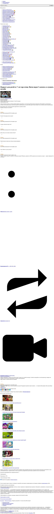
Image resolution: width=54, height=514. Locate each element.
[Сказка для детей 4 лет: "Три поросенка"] (8, 419)
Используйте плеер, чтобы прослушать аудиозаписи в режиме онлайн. (13, 106)
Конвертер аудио (9, 11)
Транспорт (6, 34)
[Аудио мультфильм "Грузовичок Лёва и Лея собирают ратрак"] (8, 428)
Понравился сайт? (3, 385)
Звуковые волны (8, 67)
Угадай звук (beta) (7, 68)
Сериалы (6, 41)
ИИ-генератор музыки (8, 20)
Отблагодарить (3, 387)
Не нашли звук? (9, 62)
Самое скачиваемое (6, 2)
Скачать (1, 112)
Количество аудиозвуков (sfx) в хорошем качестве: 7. (9, 472)
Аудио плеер (7, 74)
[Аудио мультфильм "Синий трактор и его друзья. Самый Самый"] (8, 438)
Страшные (6, 25)
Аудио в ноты (6, 18)
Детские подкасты (8, 57)
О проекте (4, 505)
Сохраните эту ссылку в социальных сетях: (8, 388)
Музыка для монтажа (9, 51)
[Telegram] (4, 389)
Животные (6, 28)
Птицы (6, 30)
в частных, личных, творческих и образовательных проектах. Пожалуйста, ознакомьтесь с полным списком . (26, 487)
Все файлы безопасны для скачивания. (7, 485)
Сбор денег (7, 61)
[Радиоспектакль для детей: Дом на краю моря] (8, 466)
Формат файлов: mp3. (4, 102)
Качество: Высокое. (3, 100)
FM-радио (6, 55)
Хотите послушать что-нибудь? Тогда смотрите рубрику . (15, 391)
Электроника (7, 36)
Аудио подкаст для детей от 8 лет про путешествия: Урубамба (14, 412)
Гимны (6, 52)
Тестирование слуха (9, 71)
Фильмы (6, 40)
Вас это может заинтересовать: (5, 393)
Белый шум (7, 16)
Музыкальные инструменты (9, 38)
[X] (5, 389)
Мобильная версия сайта (7, 504)
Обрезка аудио (7, 9)
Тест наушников (9, 14)
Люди (5, 27)
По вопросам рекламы (9, 82)
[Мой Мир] (10, 389)
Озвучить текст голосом (8, 21)
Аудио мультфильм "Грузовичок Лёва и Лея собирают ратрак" (14, 430)
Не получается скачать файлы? (5, 498)
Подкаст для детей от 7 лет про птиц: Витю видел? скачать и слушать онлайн (26, 88)
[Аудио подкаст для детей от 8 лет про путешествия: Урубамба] (8, 410)
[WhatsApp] (8, 389)
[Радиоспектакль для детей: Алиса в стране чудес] (8, 456)
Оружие (6, 37)
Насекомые (6, 29)
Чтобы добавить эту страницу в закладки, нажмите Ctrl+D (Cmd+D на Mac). (14, 495)
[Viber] (7, 389)
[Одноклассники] (2, 389)
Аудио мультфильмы (9, 59)
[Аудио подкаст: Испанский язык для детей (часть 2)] (8, 401)
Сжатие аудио (8, 15)
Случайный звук (5, 3)
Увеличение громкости (9, 10)
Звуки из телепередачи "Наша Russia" (10, 80)
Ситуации (6, 35)
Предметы (6, 32)
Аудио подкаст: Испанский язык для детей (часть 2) (12, 402)
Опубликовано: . (3, 474)
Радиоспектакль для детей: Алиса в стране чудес (11, 458)
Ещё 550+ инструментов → (5, 376)
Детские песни (8, 56)
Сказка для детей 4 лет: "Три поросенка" (10, 421)
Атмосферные (7, 26)
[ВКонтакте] (1, 389)
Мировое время (7, 84)
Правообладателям (6, 502)
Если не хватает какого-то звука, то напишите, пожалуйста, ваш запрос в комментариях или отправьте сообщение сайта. (25, 483)
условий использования (4, 487)
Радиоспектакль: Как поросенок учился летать (11, 449)
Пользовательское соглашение (8, 503)
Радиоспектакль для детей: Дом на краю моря (11, 467)
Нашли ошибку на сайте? (5, 497)
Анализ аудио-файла (8, 72)
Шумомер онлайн (9, 12)
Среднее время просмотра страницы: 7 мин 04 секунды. (10, 101)
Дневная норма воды (9, 83)
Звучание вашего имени (9, 73)
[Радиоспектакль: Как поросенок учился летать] (8, 447)
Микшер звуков (8, 66)
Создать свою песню (9, 19)
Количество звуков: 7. (4, 99)
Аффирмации (7, 54)
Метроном (6, 70)
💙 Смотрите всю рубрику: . (8, 479)
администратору (45, 483)
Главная (4, 1)
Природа (6, 31)
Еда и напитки (7, 33)
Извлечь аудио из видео (8, 13)
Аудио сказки (7, 58)
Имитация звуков (7, 69)
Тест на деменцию (9, 17)
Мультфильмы (7, 39)
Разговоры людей (7, 53)
